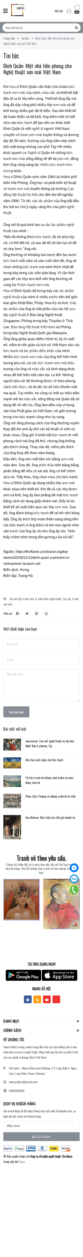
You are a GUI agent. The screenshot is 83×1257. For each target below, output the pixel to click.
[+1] (46, 613)
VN (56, 11)
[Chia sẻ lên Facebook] (17, 613)
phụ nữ (63, 159)
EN (61, 11)
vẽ (25, 255)
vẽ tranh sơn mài (29, 135)
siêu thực (19, 387)
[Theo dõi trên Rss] (37, 999)
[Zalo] (74, 878)
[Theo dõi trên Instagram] (56, 999)
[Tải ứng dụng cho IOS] (59, 975)
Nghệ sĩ (34, 153)
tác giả (67, 598)
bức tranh (24, 123)
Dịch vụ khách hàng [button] (19, 1103)
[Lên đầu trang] (68, 1247)
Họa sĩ (8, 177)
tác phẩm (46, 201)
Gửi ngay (43, 1137)
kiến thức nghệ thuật (50, 598)
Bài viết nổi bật (14, 729)
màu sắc (48, 93)
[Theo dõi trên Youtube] (47, 999)
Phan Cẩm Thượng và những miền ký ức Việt (50, 796)
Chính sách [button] (12, 1030)
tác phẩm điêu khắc (39, 351)
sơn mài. (62, 507)
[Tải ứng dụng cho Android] (23, 975)
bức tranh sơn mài (34, 285)
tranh (13, 531)
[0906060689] (74, 889)
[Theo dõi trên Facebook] (28, 999)
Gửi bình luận (16, 712)
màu (51, 477)
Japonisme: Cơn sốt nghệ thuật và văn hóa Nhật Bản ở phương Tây (49, 743)
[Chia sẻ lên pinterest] (36, 613)
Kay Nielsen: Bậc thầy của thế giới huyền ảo (50, 817)
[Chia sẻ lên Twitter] (27, 613)
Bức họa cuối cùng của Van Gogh (44, 759)
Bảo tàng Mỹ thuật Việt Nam (33, 327)
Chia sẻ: (7, 613)
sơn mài (60, 105)
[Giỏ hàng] (76, 10)
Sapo (22, 1161)
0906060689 (16, 1090)
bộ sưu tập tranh (19, 598)
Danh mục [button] (11, 1021)
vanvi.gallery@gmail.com (23, 1081)
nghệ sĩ (37, 129)
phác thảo (47, 465)
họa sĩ (14, 87)
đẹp (11, 249)
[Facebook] (74, 867)
